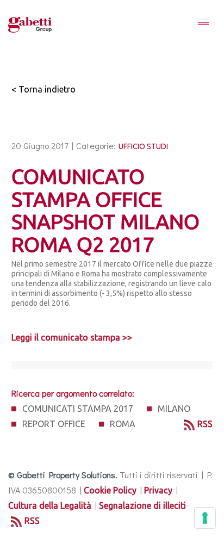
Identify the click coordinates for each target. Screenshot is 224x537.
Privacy (158, 490)
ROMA (122, 424)
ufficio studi (143, 146)
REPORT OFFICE (53, 424)
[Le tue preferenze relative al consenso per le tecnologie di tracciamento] (205, 518)
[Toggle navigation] (203, 24)
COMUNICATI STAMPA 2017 (77, 408)
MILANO (174, 408)
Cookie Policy (110, 490)
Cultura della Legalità (49, 505)
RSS (205, 424)
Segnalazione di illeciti (142, 505)
